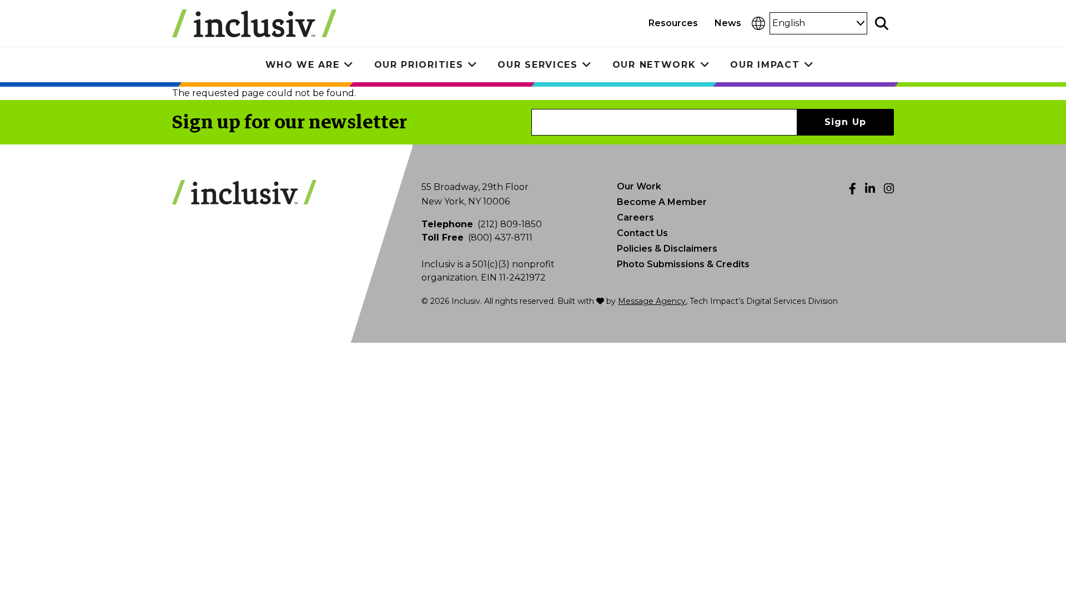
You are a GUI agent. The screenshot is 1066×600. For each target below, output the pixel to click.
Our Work (639, 186)
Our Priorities (419, 64)
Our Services (537, 64)
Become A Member (662, 202)
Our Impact (765, 64)
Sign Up (845, 122)
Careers (635, 217)
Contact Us (642, 233)
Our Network (654, 64)
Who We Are (302, 64)
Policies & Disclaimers (667, 248)
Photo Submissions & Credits (683, 264)
